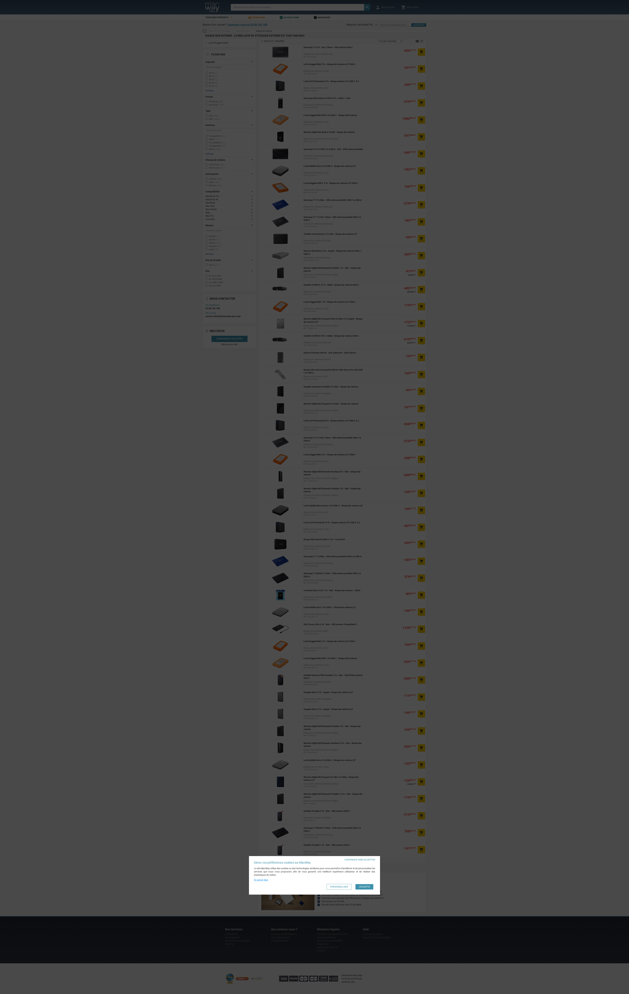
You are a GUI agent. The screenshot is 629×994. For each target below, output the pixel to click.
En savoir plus (261, 880)
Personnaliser (339, 886)
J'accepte (364, 886)
